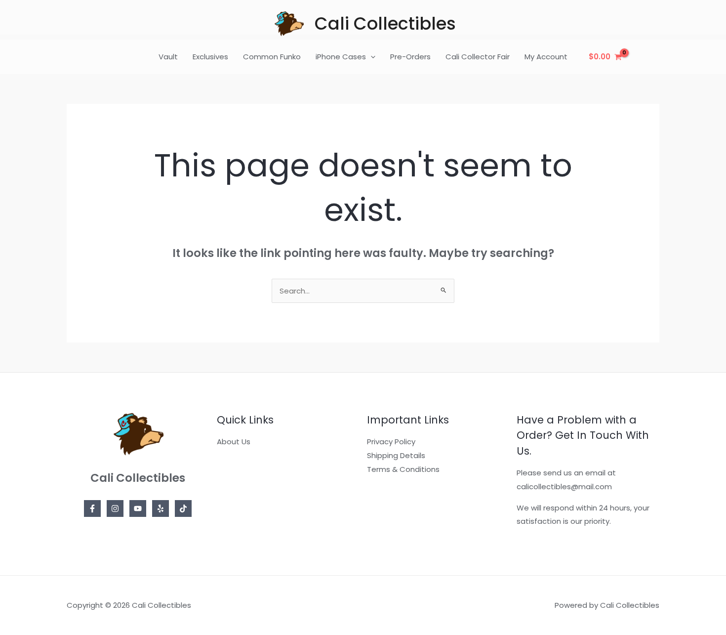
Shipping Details (396, 455)
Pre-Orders (410, 56)
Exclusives (210, 56)
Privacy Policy (391, 441)
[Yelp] (160, 508)
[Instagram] (115, 508)
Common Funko (272, 56)
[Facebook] (92, 508)
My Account (545, 56)
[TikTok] (183, 508)
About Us (233, 441)
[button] (370, 57)
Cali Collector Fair (477, 56)
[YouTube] (137, 508)
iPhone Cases (341, 56)
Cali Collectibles (385, 23)
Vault (168, 56)
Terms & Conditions (403, 469)
